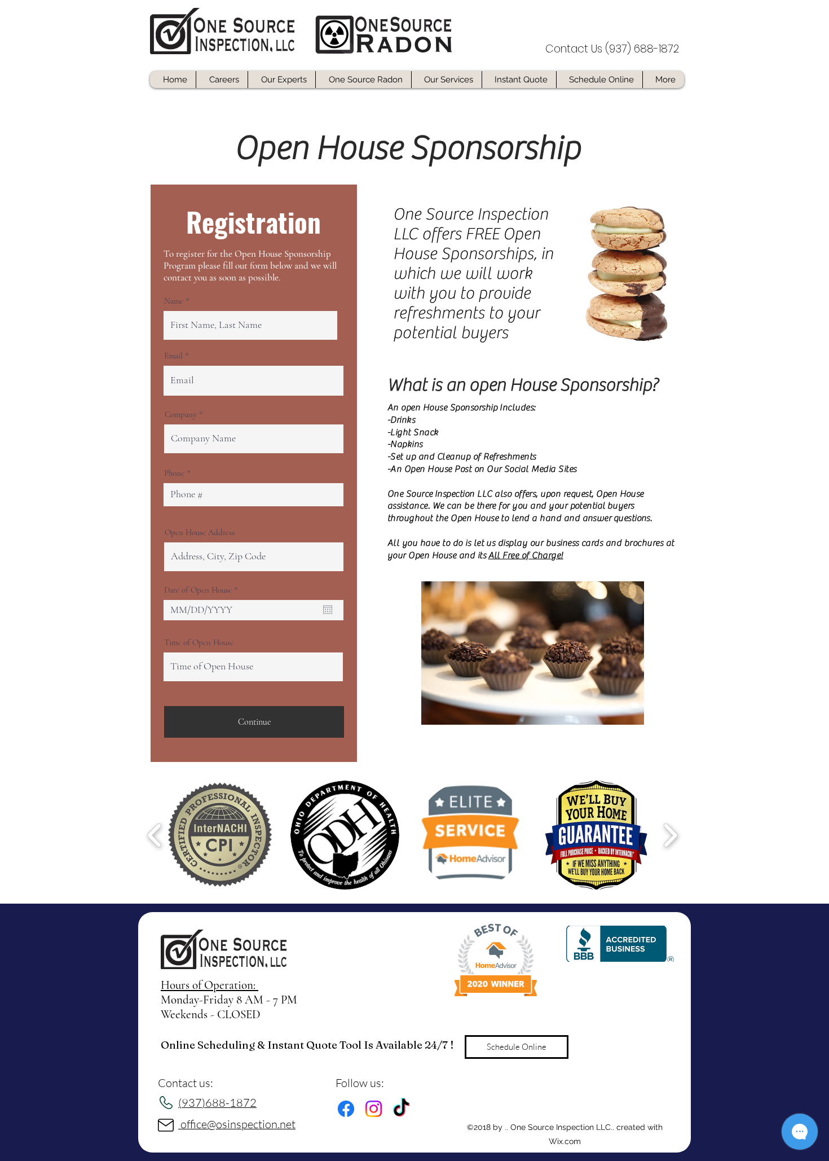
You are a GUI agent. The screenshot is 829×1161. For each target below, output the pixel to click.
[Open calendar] (327, 609)
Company (181, 414)
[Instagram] (374, 1109)
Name (173, 301)
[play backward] (154, 835)
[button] (219, 835)
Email (173, 356)
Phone (174, 473)
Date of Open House (203, 590)
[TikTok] (401, 1109)
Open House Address (200, 532)
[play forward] (670, 835)
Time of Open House (198, 642)
